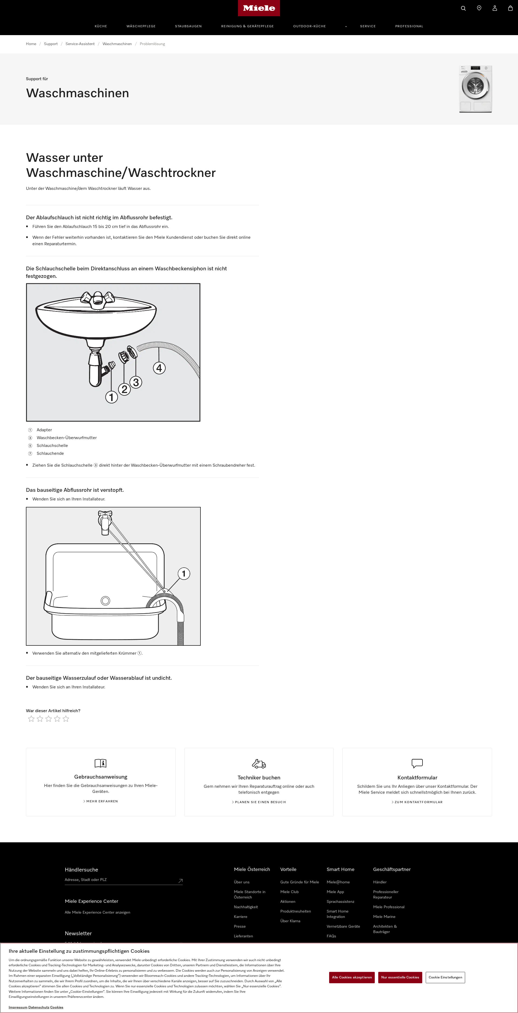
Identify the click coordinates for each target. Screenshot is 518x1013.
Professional (409, 26)
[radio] (31, 718)
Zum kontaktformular (419, 802)
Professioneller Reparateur (385, 894)
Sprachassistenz (340, 902)
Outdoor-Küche (309, 26)
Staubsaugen (188, 26)
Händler (380, 882)
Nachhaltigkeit (246, 907)
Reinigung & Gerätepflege (247, 26)
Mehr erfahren (102, 801)
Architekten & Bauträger (385, 929)
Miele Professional (388, 907)
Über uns (242, 882)
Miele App (335, 892)
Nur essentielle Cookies (400, 977)
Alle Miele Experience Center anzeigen (97, 912)
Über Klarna (290, 921)
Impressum (18, 1007)
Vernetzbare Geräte (343, 926)
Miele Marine (384, 917)
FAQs (331, 936)
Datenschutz (38, 1007)
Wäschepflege (141, 26)
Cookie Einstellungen (445, 977)
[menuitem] (104, 25)
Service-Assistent (80, 44)
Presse (240, 926)
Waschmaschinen (117, 44)
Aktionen (287, 902)
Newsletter (78, 933)
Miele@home (338, 882)
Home (31, 44)
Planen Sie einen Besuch (260, 802)
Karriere (240, 917)
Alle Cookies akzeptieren (352, 977)
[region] (259, 978)
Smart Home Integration (338, 914)
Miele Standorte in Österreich (249, 894)
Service (368, 26)
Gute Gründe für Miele (299, 882)
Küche (101, 26)
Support (51, 44)
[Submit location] (180, 881)
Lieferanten (243, 936)
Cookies (56, 1007)
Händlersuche (81, 870)
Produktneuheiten (295, 911)
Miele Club (289, 892)
